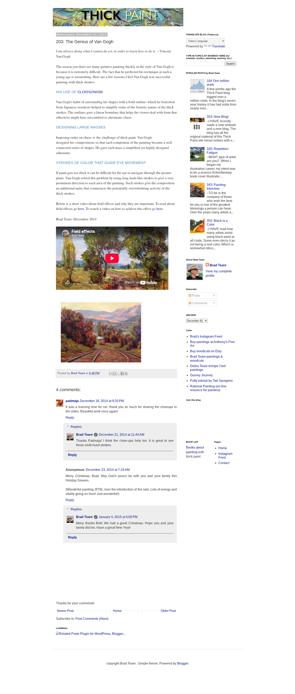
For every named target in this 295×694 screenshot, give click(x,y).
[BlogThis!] (115, 373)
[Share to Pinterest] (126, 373)
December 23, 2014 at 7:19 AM (108, 469)
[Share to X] (118, 373)
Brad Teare (84, 434)
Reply (70, 417)
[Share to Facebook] (122, 373)
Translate (218, 46)
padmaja (72, 401)
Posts (195, 295)
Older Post (168, 611)
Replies (76, 426)
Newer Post (65, 611)
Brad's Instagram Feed (206, 336)
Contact (223, 463)
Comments (199, 303)
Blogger (182, 663)
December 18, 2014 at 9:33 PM (102, 401)
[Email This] (111, 373)
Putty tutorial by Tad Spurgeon (211, 380)
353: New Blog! (218, 116)
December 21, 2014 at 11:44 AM (121, 434)
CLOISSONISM (90, 92)
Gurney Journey (201, 375)
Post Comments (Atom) (91, 618)
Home (117, 611)
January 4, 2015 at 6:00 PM (118, 517)
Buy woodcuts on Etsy (206, 351)
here (81, 208)
